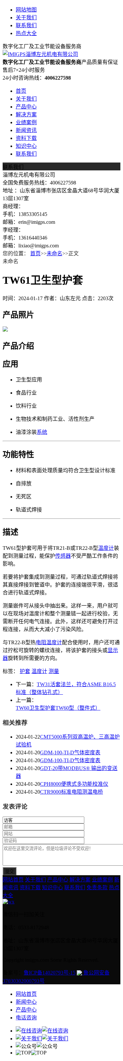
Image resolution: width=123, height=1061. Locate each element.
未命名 (54, 253)
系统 (42, 432)
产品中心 (26, 106)
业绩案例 (26, 122)
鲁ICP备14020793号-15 (49, 972)
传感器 (63, 556)
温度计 (106, 548)
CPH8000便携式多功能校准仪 (74, 784)
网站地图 (26, 9)
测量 (54, 671)
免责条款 (97, 887)
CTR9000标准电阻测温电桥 (71, 792)
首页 (21, 91)
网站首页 (13, 879)
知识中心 (26, 146)
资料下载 (26, 138)
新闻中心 (26, 1002)
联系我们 (26, 25)
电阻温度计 (49, 642)
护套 (25, 671)
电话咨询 (26, 1017)
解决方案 (26, 114)
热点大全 (26, 33)
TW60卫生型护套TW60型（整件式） (58, 708)
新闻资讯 (26, 130)
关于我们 (26, 17)
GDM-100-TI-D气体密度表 (70, 752)
